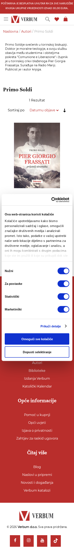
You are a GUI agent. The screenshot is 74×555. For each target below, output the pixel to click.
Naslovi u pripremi (37, 475)
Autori (26, 31)
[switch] (63, 283)
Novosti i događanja (37, 483)
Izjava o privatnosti (37, 431)
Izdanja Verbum (37, 378)
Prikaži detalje (50, 326)
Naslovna (11, 31)
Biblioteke (37, 371)
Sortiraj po (16, 110)
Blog (37, 467)
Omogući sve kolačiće (37, 339)
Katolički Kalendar (37, 386)
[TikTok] (56, 541)
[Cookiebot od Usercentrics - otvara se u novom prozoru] (52, 199)
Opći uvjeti (37, 423)
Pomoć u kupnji (37, 415)
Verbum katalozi (37, 490)
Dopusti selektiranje (37, 352)
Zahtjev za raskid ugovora (37, 438)
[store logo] (24, 19)
